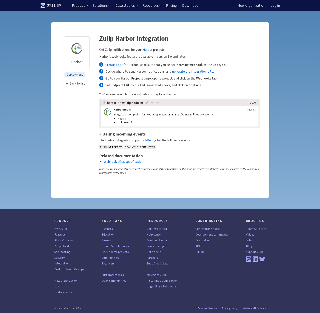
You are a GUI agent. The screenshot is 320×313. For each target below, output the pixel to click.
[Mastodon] (248, 259)
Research (107, 240)
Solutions (100, 5)
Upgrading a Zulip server (162, 286)
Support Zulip (255, 252)
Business (107, 229)
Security (59, 258)
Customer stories (113, 275)
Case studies (125, 5)
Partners (152, 258)
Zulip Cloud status (158, 263)
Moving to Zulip (157, 275)
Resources (151, 5)
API (197, 246)
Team (249, 229)
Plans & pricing (64, 240)
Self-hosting (62, 252)
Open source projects (115, 252)
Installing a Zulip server (162, 281)
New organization (251, 5)
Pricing (171, 5)
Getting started (157, 229)
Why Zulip (60, 229)
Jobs (249, 240)
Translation (203, 240)
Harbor (147, 49)
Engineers (108, 263)
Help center (154, 234)
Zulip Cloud (61, 246)
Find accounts (63, 292)
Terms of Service (207, 308)
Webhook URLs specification (123, 161)
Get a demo (154, 252)
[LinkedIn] (255, 259)
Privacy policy (230, 308)
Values (250, 234)
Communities (110, 258)
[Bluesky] (262, 259)
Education (108, 234)
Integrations (62, 263)
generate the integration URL (192, 71)
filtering (150, 140)
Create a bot (114, 65)
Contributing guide (207, 229)
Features (60, 234)
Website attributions (254, 308)
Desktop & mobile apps (69, 269)
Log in (275, 5)
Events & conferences (115, 246)
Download (190, 5)
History (261, 229)
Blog (249, 246)
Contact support (157, 246)
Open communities (114, 281)
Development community (211, 234)
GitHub (200, 252)
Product (78, 5)
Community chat (157, 240)
